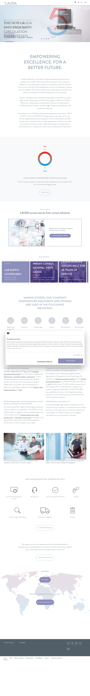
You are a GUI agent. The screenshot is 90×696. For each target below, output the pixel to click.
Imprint (5, 658)
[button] (75, 2)
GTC (10, 658)
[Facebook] (72, 644)
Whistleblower (39, 658)
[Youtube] (68, 649)
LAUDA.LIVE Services (45, 527)
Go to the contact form (45, 557)
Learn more (10, 35)
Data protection (29, 658)
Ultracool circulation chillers (65, 379)
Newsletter (22, 642)
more (15, 274)
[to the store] (78, 2)
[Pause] (87, 7)
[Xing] (80, 644)
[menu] (85, 2)
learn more (45, 192)
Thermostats (8, 377)
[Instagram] (76, 644)
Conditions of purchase (56, 658)
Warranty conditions (18, 658)
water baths (31, 377)
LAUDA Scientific (9, 642)
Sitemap (5, 659)
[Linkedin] (68, 644)
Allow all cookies (70, 361)
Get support (45, 579)
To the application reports (60, 235)
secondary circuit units (23, 418)
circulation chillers (19, 377)
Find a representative (45, 602)
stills (20, 390)
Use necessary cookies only (44, 361)
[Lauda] (11, 2)
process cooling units (27, 415)
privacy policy (18, 348)
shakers (35, 387)
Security (47, 658)
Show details (76, 355)
